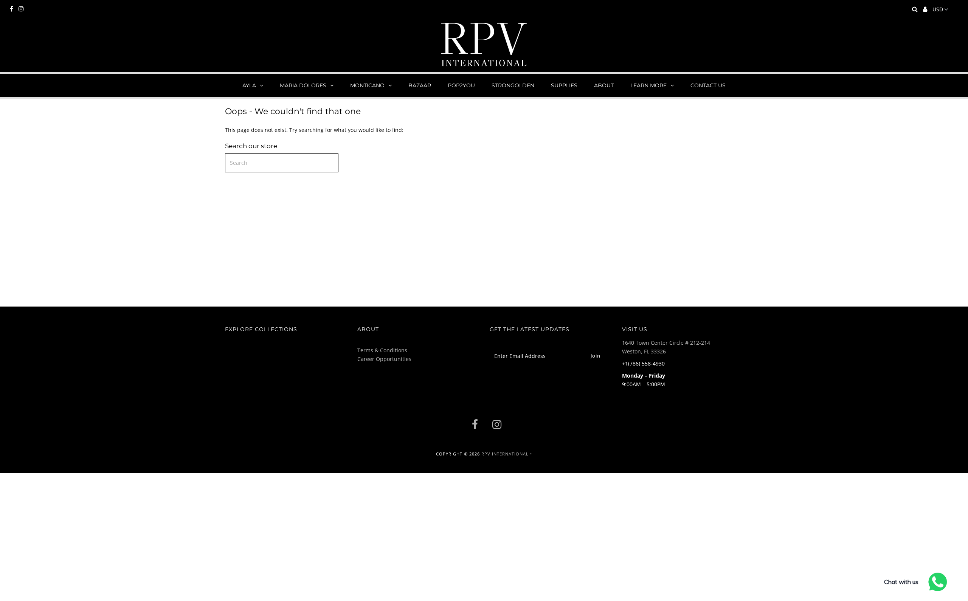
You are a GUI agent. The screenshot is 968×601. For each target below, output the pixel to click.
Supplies (564, 85)
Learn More (648, 85)
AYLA (249, 85)
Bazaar (419, 85)
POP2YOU (461, 85)
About (604, 85)
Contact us (708, 85)
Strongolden (513, 85)
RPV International (505, 454)
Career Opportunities (384, 358)
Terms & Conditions (382, 350)
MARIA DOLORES (303, 85)
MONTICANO (367, 85)
